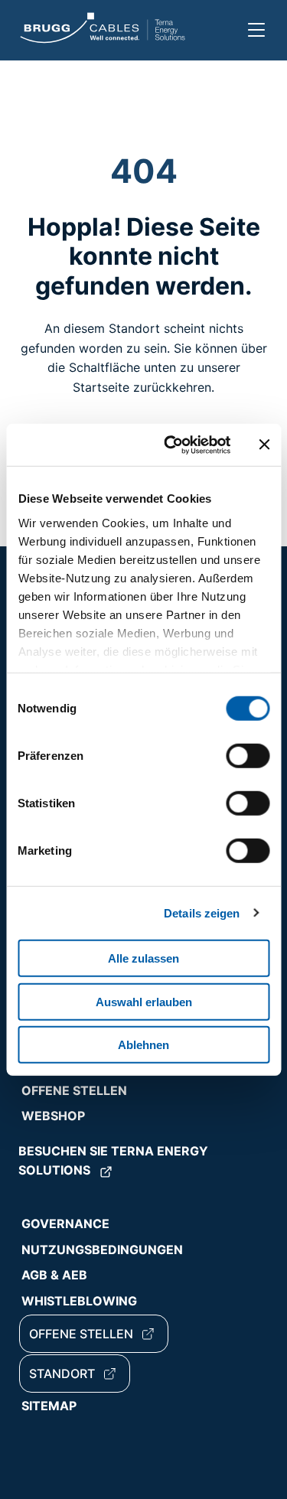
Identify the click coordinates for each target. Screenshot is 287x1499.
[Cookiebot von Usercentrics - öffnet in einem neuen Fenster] (171, 445)
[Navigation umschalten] (256, 30)
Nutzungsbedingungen (102, 1249)
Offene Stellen (74, 1090)
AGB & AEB (54, 1274)
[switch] (247, 756)
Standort (62, 1373)
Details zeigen (202, 912)
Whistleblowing (79, 1300)
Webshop (53, 1115)
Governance (65, 1223)
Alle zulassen (143, 958)
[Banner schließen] (264, 444)
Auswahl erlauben (144, 1001)
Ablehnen (143, 1044)
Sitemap (49, 1405)
